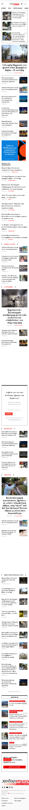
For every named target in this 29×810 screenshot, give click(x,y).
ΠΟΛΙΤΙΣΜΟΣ (11, 220)
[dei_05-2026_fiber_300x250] (14, 150)
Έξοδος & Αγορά (9, 244)
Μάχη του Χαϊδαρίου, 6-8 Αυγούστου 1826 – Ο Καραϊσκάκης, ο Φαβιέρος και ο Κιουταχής (18, 716)
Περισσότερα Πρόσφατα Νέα (13, 575)
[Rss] (12, 787)
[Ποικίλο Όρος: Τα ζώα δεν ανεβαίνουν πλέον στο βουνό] (23, 580)
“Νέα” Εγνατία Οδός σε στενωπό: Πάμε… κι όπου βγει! (13, 196)
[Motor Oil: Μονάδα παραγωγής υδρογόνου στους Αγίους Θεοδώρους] (23, 123)
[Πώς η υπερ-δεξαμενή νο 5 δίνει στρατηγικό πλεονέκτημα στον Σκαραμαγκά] (23, 99)
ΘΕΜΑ (9, 199)
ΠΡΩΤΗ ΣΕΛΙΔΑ (21, 701)
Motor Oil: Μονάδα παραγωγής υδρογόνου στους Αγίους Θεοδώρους (10, 123)
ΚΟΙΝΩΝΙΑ (10, 239)
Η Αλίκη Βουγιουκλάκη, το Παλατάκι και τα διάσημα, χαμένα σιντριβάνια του (19, 24)
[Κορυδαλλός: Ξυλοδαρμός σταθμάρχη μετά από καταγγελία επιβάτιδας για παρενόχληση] (6, 16)
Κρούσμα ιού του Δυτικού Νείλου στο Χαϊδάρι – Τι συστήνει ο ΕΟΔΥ (9, 532)
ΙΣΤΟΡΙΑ (20, 710)
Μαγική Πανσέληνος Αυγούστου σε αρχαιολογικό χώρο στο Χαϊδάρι (10, 453)
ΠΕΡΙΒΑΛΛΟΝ (15, 172)
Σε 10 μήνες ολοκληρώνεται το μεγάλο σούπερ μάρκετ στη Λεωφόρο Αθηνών (14, 227)
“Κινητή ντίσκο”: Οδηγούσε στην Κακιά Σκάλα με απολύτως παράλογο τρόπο (13, 206)
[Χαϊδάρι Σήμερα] (14, 4)
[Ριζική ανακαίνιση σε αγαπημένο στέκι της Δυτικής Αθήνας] (23, 268)
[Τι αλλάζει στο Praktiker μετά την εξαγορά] (5, 704)
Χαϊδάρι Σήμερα (18, 72)
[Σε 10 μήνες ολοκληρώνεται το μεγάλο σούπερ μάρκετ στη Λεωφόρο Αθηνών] (23, 645)
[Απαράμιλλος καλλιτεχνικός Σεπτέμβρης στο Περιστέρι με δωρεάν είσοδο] (23, 258)
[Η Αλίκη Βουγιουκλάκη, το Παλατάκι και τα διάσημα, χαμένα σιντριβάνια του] (6, 26)
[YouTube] (7, 787)
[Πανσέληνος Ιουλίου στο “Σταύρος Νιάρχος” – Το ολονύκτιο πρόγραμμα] (5, 745)
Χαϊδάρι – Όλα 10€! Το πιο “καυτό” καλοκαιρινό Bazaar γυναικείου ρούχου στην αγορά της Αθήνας (10, 278)
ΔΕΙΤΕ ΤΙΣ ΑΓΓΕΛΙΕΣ (14, 767)
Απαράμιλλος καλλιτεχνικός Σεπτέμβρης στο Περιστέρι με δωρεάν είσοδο (10, 258)
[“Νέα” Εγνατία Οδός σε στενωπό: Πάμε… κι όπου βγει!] (23, 614)
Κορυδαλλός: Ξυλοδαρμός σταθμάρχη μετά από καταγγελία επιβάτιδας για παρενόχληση (18, 15)
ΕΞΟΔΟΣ (12, 742)
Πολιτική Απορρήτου (14, 419)
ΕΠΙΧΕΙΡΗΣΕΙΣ (11, 231)
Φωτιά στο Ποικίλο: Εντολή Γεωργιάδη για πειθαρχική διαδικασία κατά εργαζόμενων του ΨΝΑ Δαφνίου (18, 726)
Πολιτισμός (8, 428)
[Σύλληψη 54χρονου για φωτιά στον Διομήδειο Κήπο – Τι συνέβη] (14, 54)
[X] (4, 787)
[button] (3, 4)
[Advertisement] (14, 366)
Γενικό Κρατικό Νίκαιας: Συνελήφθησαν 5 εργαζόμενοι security (14, 236)
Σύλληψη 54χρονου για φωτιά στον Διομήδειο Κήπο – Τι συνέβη (14, 67)
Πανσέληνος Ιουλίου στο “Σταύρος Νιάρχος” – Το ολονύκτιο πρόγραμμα (17, 746)
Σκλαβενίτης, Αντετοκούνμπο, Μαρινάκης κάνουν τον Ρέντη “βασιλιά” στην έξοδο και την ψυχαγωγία (10, 111)
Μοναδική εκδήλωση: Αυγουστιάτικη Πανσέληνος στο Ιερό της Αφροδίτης (10, 79)
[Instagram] (10, 787)
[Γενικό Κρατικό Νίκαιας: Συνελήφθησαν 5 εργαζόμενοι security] (23, 656)
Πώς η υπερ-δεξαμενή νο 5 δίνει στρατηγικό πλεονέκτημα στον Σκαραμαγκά (9, 99)
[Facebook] (2, 787)
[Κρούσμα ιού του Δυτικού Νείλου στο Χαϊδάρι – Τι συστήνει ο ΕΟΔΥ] (23, 533)
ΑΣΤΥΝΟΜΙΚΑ (11, 191)
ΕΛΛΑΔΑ (12, 722)
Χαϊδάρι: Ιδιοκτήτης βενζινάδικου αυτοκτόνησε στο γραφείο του (9, 133)
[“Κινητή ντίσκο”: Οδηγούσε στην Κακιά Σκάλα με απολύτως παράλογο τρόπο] (23, 333)
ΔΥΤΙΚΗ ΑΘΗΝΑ (11, 180)
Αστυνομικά (8, 287)
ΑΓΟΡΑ (11, 733)
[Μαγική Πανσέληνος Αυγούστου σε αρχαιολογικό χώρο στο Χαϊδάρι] (23, 454)
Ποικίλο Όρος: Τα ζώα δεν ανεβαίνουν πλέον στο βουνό (12, 169)
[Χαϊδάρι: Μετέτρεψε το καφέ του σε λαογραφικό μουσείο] (23, 90)
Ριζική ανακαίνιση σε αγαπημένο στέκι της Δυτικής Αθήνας (10, 267)
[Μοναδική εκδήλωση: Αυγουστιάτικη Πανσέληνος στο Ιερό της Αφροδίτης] (23, 80)
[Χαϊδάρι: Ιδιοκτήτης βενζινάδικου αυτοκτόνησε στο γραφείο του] (23, 133)
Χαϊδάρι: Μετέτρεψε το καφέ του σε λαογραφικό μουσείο (10, 88)
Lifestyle (7, 475)
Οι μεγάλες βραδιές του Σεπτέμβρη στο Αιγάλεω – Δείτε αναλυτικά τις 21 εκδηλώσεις (9, 464)
